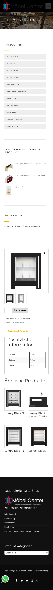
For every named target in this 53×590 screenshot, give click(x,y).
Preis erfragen (20, 310)
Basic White (12, 70)
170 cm (32, 354)
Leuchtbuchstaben (16, 91)
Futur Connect (10, 514)
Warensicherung (15, 119)
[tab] (18, 331)
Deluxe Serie (13, 84)
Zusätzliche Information (18, 331)
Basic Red (11, 63)
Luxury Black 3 (14, 413)
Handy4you (9, 527)
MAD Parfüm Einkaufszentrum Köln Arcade (21, 531)
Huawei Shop (9, 518)
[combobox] (26, 553)
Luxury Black (13, 105)
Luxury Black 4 (14, 450)
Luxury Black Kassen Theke (38, 415)
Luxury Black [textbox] (25, 553)
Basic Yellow (13, 77)
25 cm (32, 365)
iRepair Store (9, 522)
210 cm (32, 360)
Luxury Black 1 (38, 450)
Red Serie (11, 112)
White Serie (12, 126)
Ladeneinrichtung (41, 571)
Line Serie (11, 98)
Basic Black (12, 56)
